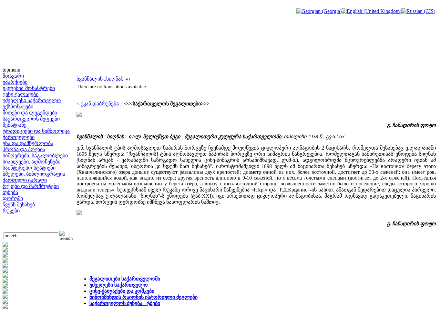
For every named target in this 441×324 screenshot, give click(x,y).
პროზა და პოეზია (24, 149)
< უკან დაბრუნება (98, 103)
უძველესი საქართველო (32, 100)
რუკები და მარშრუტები (31, 186)
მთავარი (13, 76)
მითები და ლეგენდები (30, 112)
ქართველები (19, 137)
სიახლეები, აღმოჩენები (31, 161)
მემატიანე (14, 125)
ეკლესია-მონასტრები (29, 88)
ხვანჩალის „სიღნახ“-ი (103, 79)
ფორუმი (13, 198)
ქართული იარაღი (25, 180)
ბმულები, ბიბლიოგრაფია (34, 174)
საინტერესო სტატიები (29, 168)
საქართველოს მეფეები (31, 119)
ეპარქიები (15, 82)
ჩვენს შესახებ (19, 204)
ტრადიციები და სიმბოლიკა (36, 131)
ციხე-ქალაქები (20, 94)
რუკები (11, 210)
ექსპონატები (18, 106)
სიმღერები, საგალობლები (35, 155)
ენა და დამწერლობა (28, 143)
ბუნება (10, 192)
